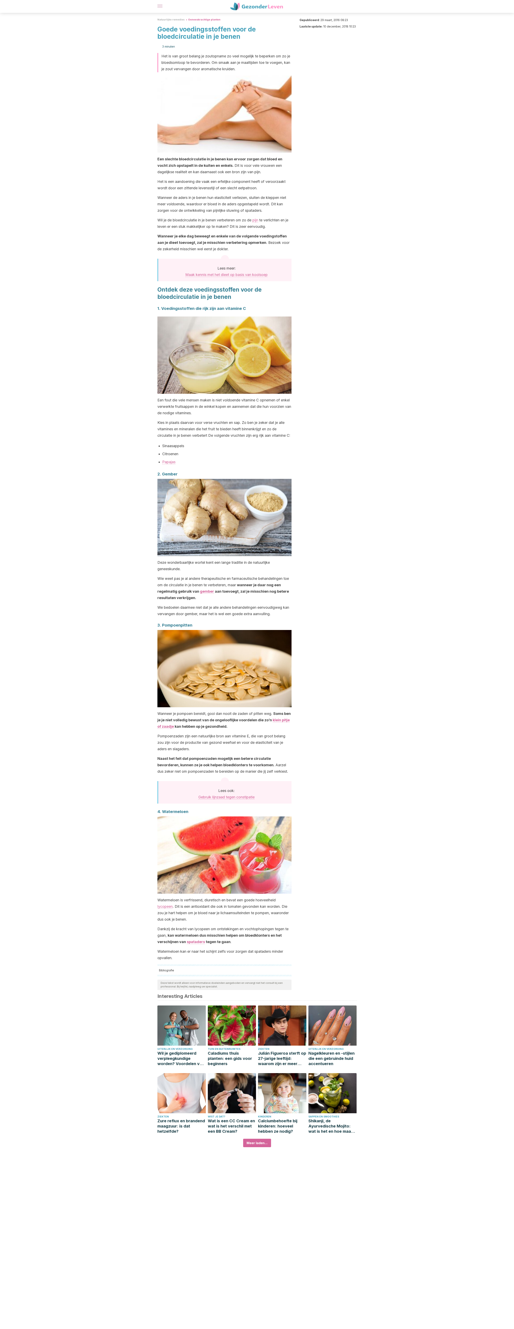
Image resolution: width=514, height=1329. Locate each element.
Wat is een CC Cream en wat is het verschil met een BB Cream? (231, 1126)
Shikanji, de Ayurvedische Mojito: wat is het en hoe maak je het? (330, 1126)
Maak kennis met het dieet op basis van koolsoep (226, 275)
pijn (255, 220)
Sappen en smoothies (323, 1116)
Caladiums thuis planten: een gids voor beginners (230, 1058)
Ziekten (263, 1048)
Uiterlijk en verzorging (175, 1048)
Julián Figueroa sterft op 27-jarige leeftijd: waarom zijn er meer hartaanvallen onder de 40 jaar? (282, 1058)
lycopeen (165, 906)
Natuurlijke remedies (171, 19)
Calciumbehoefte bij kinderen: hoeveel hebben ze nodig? (277, 1126)
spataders (196, 942)
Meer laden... (257, 1143)
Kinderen (264, 1116)
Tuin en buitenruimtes (224, 1048)
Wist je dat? (216, 1116)
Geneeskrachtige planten (204, 19)
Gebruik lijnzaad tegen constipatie (226, 797)
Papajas (168, 462)
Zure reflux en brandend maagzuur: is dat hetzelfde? (181, 1126)
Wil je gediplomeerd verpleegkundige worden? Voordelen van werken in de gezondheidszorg (180, 1058)
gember (207, 591)
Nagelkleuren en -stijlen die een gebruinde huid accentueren (331, 1058)
